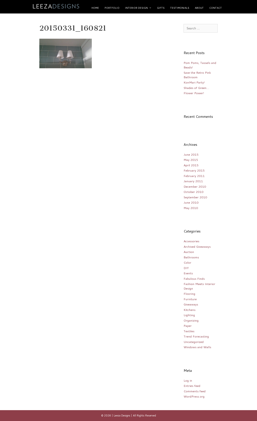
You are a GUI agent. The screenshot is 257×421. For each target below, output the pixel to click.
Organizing (191, 320)
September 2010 (195, 197)
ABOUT (199, 8)
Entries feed (192, 386)
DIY (186, 268)
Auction (189, 252)
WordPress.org (194, 396)
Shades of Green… (196, 88)
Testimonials (179, 8)
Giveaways (191, 304)
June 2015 (191, 154)
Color (187, 262)
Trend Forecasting (196, 336)
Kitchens (189, 310)
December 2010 (195, 186)
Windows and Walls (197, 347)
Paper (188, 325)
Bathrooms (191, 257)
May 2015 (191, 160)
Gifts (161, 8)
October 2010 (194, 192)
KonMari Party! (194, 82)
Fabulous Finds (194, 278)
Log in (188, 380)
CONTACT (215, 8)
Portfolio (112, 8)
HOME (95, 8)
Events (188, 273)
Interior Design (136, 8)
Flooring (189, 293)
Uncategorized (194, 342)
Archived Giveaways (197, 246)
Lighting (189, 315)
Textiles (189, 331)
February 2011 (194, 176)
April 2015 (191, 165)
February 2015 (194, 170)
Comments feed (195, 391)
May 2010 (191, 208)
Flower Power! (194, 93)
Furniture (190, 299)
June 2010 (191, 202)
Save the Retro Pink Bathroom (197, 74)
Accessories (191, 241)
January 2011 (193, 181)
